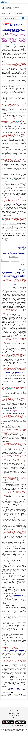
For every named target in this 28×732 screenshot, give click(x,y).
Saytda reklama (14, 715)
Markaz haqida (14, 711)
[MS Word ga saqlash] (11, 18)
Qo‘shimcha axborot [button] (6, 13)
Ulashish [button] (20, 13)
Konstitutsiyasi (20, 326)
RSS (14, 718)
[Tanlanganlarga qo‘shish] (2, 18)
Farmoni (17, 121)
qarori (6, 65)
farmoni (18, 432)
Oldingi (7, 203)
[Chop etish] (13, 18)
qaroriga (13, 44)
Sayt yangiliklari (14, 713)
